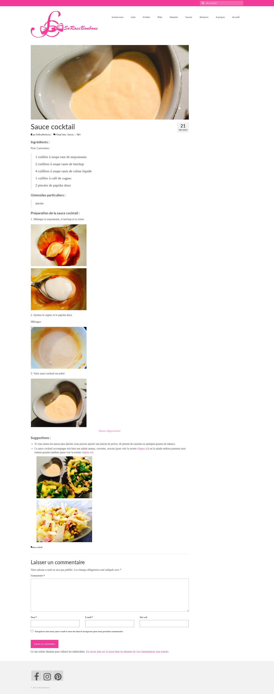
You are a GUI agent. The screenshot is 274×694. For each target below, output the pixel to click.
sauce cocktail (37, 547)
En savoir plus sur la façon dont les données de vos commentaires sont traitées (127, 651)
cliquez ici (142, 448)
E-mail (89, 617)
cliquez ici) (87, 452)
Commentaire (38, 575)
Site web (143, 617)
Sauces (70, 134)
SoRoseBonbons (43, 134)
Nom (34, 617)
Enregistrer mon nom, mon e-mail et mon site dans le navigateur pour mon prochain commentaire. (79, 631)
